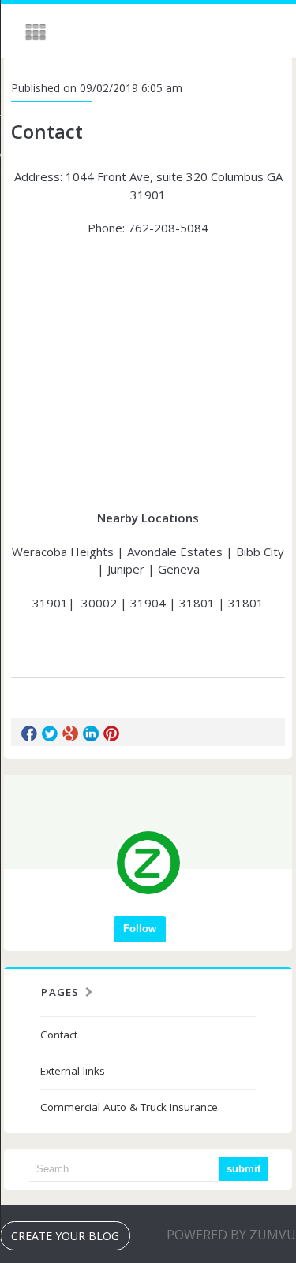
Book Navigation (37, 32)
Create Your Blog (65, 1235)
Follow (139, 928)
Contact (58, 1034)
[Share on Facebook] (29, 733)
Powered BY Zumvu (231, 1234)
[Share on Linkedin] (91, 733)
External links (72, 1071)
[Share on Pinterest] (111, 733)
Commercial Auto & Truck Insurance (129, 1107)
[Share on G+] (70, 733)
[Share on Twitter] (50, 733)
